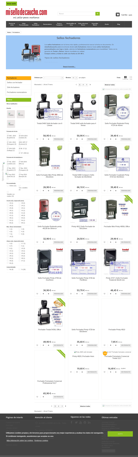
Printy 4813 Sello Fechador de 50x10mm (83, 227)
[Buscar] (97, 14)
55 (11, 263)
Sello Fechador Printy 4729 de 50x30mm (83, 330)
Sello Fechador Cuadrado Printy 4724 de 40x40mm (116, 176)
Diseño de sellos (12, 24)
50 (23, 218)
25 (11, 208)
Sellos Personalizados (23, 24)
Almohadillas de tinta (71, 24)
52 (11, 220)
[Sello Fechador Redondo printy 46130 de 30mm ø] (49, 209)
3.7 (23, 243)
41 (23, 213)
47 (23, 261)
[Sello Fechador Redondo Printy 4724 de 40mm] (117, 106)
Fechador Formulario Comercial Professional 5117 (49, 382)
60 (11, 223)
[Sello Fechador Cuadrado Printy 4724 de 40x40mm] (117, 158)
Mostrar (68, 77)
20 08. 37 (23, 148)
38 (23, 258)
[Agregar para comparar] (43, 139)
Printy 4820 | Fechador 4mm (83, 356)
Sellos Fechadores (35, 24)
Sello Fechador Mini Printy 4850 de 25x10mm (49, 176)
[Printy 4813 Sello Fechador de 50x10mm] (83, 209)
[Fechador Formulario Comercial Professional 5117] (49, 364)
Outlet (107, 24)
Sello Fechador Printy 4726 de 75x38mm (83, 279)
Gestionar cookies (41, 440)
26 (23, 208)
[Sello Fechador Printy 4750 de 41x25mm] (49, 261)
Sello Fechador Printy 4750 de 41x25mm (49, 279)
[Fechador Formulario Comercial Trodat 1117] (117, 352)
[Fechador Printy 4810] (117, 312)
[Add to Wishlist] (37, 139)
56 (23, 220)
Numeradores (47, 24)
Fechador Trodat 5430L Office (49, 330)
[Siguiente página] (90, 84)
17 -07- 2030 (24, 153)
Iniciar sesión (11, 4)
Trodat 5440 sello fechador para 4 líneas (83, 124)
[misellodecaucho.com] (26, 13)
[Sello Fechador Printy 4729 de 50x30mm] (83, 312)
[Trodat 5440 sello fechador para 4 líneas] (83, 106)
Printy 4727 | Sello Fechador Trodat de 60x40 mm (117, 279)
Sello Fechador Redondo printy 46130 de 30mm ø (50, 227)
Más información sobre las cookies (20, 440)
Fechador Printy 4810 (117, 330)
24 (23, 205)
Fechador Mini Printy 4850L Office (117, 226)
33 (11, 258)
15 (11, 203)
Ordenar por (38, 77)
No (11, 269)
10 (23, 248)
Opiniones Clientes (2, 172)
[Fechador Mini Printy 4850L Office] (117, 209)
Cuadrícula (125, 79)
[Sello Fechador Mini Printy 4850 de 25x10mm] (49, 158)
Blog (118, 24)
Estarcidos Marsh (95, 24)
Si (23, 269)
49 (11, 218)
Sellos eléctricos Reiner (83, 24)
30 (11, 210)
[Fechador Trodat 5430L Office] (49, 312)
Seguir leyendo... (69, 66)
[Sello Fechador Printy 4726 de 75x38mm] (83, 261)
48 (23, 215)
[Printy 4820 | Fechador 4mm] (83, 352)
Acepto (120, 434)
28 (11, 256)
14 (11, 236)
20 (11, 205)
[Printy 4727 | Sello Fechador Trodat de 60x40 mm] (117, 261)
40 (11, 213)
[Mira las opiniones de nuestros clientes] (6, 172)
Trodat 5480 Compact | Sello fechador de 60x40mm (83, 176)
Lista (131, 79)
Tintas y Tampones (59, 24)
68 (23, 223)
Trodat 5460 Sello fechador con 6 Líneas (49, 124)
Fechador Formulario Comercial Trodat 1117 (117, 357)
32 (23, 210)
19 (23, 203)
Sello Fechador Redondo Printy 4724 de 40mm (117, 124)
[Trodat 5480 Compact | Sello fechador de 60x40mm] (83, 158)
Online (12, 186)
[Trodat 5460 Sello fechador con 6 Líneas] (49, 106)
